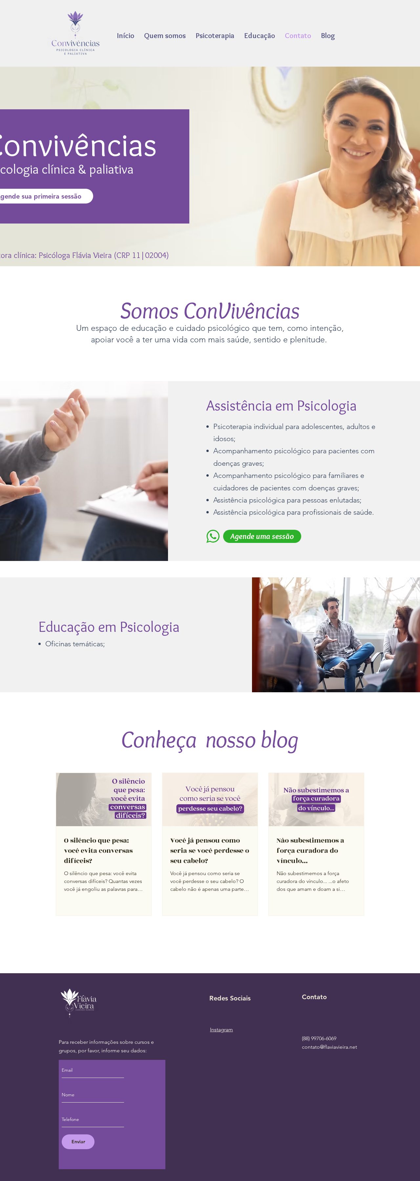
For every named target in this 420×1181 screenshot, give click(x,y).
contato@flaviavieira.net (329, 1047)
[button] (259, 35)
